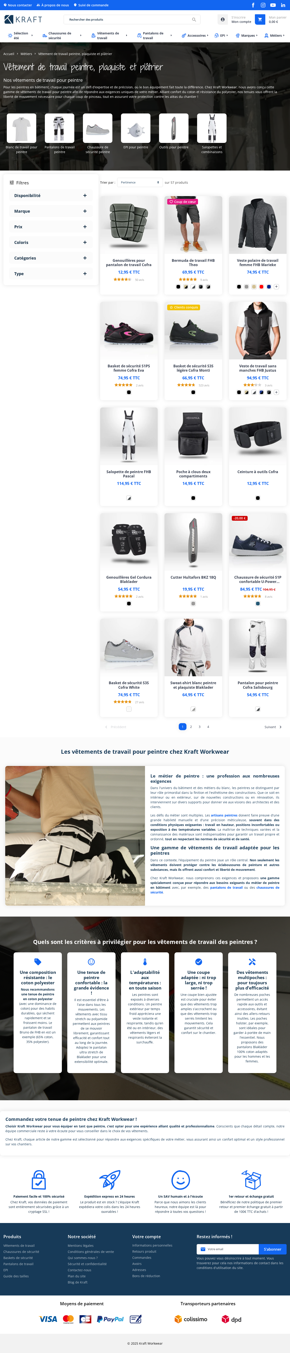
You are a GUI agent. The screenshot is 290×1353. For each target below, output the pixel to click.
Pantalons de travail (18, 1264)
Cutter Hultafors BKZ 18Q (193, 577)
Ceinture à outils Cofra (257, 472)
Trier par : (107, 182)
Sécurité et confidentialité (87, 1264)
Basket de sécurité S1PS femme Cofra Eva (129, 368)
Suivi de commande (91, 5)
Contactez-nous (79, 1270)
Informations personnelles (152, 1245)
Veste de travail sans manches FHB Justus (257, 368)
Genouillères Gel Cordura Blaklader (129, 579)
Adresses (139, 1270)
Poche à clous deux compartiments (193, 474)
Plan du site (77, 1276)
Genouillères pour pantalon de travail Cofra (129, 262)
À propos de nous (52, 5)
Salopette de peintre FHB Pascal (128, 474)
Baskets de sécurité (18, 1258)
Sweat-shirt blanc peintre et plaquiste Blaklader (193, 685)
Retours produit (144, 1251)
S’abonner (272, 1249)
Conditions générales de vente (91, 1251)
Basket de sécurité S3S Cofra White (129, 685)
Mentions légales (81, 1245)
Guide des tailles (16, 1276)
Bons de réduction (146, 1276)
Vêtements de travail (19, 1245)
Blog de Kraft (77, 1282)
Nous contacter (17, 5)
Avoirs (137, 1264)
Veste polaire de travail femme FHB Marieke (257, 262)
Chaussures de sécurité (21, 1251)
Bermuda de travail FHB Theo (193, 262)
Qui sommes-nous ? (83, 1258)
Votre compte (146, 1236)
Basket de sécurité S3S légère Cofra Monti (193, 368)
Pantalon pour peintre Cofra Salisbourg (258, 685)
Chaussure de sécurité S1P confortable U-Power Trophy (257, 579)
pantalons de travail (226, 887)
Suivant (274, 727)
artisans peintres (224, 815)
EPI (5, 1270)
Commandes (141, 1257)
